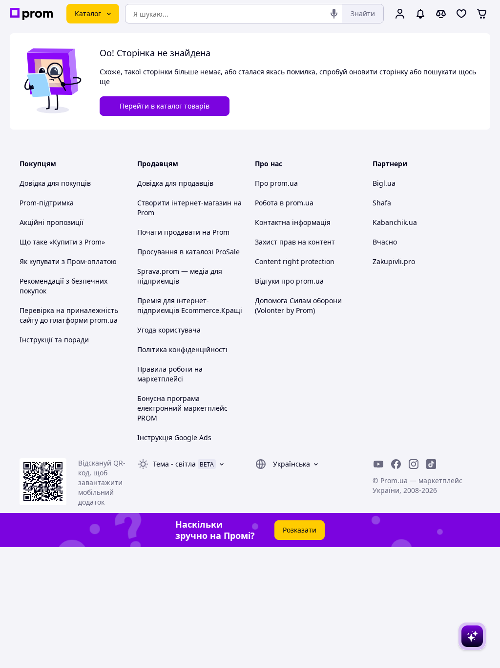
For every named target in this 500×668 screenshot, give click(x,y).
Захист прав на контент (295, 241)
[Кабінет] (400, 13)
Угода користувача (169, 329)
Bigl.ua (384, 183)
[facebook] (396, 464)
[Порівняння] (441, 13)
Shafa (382, 202)
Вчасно (385, 241)
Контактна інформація (293, 222)
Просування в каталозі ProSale (188, 251)
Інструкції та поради (54, 339)
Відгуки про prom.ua (289, 281)
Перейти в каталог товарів (164, 106)
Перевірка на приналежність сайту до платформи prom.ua (69, 315)
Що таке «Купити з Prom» (62, 241)
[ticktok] (431, 464)
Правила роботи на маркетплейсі (170, 373)
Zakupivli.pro (394, 261)
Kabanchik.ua (395, 222)
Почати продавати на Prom (183, 232)
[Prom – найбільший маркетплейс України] (31, 14)
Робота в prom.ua (284, 202)
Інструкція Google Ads (174, 437)
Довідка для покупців (55, 183)
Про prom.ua (276, 183)
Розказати (299, 529)
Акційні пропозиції (51, 222)
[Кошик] (482, 13)
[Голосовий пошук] (334, 13)
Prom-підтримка (47, 202)
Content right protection (294, 261)
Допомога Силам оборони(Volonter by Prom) (298, 305)
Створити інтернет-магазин (184, 202)
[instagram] (413, 464)
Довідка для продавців (175, 183)
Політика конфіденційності (182, 349)
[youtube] (378, 464)
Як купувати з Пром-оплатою (68, 261)
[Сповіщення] (420, 13)
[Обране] (461, 13)
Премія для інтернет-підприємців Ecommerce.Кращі (189, 305)
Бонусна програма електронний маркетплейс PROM (182, 408)
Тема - (174, 463)
